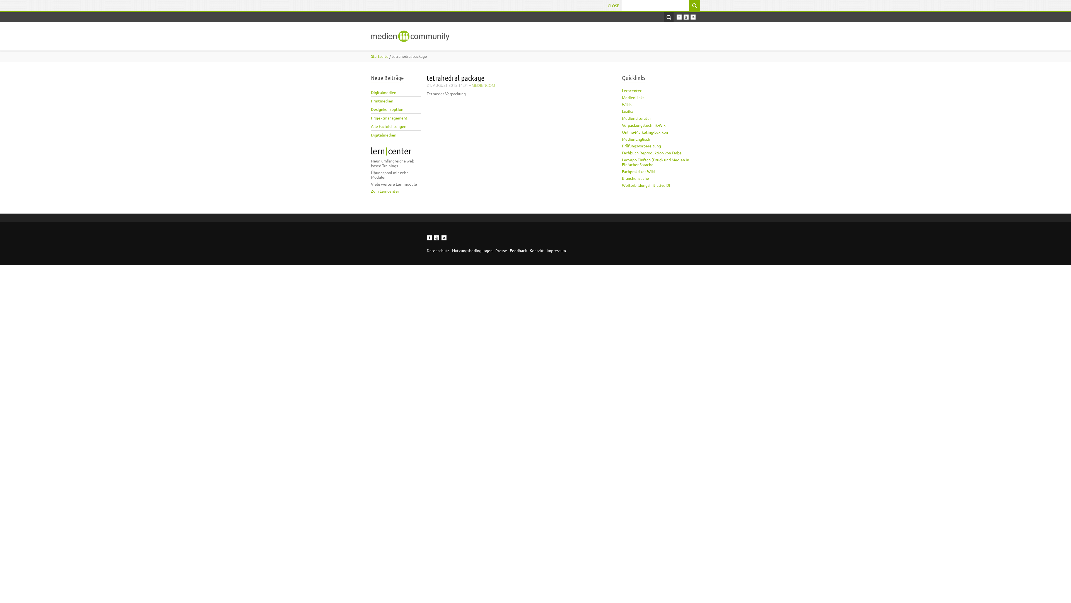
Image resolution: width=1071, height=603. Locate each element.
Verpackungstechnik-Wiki (644, 125)
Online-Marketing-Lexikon (645, 132)
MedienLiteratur (636, 118)
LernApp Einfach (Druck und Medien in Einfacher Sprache (655, 162)
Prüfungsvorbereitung (641, 145)
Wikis (626, 104)
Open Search (669, 17)
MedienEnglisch (636, 139)
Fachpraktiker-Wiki (638, 171)
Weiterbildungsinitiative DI (646, 185)
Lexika (627, 111)
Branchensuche (635, 178)
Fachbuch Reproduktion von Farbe (652, 152)
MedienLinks (633, 97)
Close (613, 5)
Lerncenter (631, 90)
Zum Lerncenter (385, 190)
